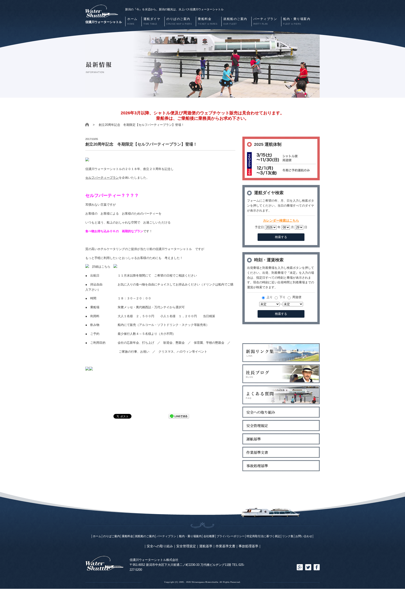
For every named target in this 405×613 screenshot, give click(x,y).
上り (269, 297)
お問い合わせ (303, 536)
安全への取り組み (160, 546)
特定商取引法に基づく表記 (263, 536)
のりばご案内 (111, 536)
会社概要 (209, 536)
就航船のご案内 (145, 536)
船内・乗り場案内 (190, 536)
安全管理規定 (186, 546)
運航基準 (205, 546)
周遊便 (296, 297)
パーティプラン (166, 536)
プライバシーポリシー (231, 536)
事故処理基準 (248, 546)
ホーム (97, 536)
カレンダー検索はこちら (281, 220)
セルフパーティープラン (102, 177)
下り (281, 297)
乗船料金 (127, 536)
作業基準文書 (225, 546)
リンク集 (287, 536)
